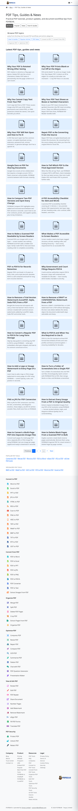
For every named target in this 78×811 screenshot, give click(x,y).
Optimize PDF (24, 43)
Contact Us (9, 763)
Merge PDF (22, 458)
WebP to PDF (20, 470)
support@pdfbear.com (39, 808)
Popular (17, 26)
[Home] (6, 7)
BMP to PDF (10, 470)
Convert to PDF (46, 39)
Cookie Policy (44, 763)
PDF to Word (41, 458)
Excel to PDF (59, 470)
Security (42, 765)
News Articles (33, 799)
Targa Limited (26, 808)
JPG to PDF (59, 458)
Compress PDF (11, 458)
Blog (11, 7)
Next (51, 451)
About (8, 758)
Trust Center (10, 761)
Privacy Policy (44, 756)
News (23, 26)
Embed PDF (21, 765)
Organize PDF (12, 43)
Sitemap (42, 767)
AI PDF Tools (33, 792)
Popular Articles (25, 39)
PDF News (36, 39)
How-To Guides (32, 26)
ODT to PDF (30, 470)
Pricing (19, 756)
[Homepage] (11, 3)
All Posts (9, 26)
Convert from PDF (58, 39)
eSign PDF (51, 458)
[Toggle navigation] (70, 3)
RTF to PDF (39, 470)
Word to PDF (31, 458)
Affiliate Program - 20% (20, 761)
